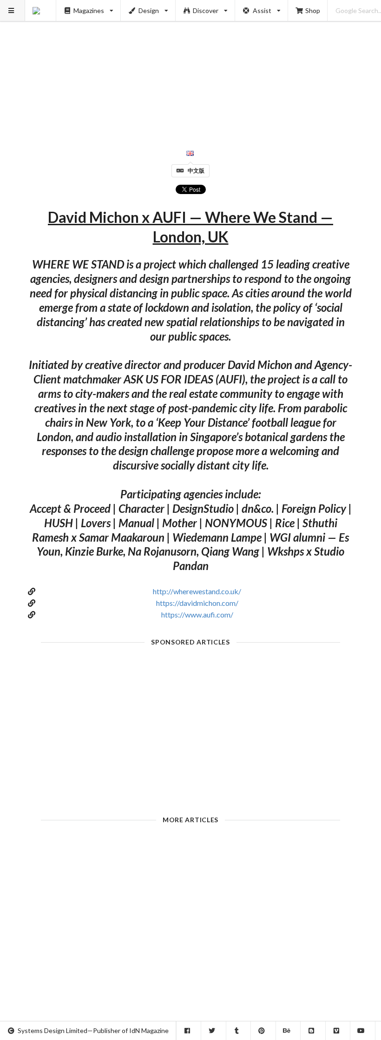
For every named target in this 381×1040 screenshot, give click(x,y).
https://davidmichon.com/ (197, 602)
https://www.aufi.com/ (197, 614)
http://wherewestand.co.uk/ (197, 591)
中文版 (196, 170)
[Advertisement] (191, 65)
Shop (312, 10)
